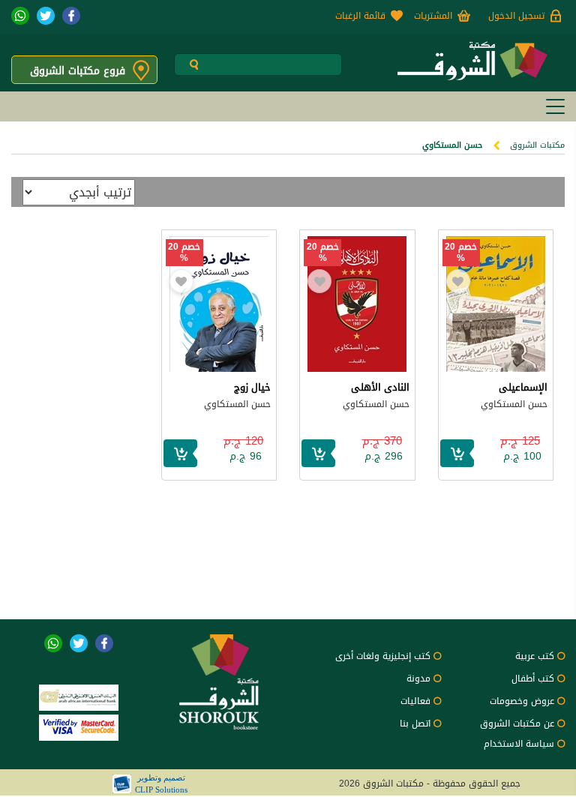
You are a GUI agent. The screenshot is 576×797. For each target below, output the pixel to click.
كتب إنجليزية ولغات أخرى (382, 656)
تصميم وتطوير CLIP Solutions (161, 783)
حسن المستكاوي (514, 404)
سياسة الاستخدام (519, 744)
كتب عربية (534, 656)
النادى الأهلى (380, 387)
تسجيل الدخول (516, 15)
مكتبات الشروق (537, 145)
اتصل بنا (415, 723)
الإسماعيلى (523, 387)
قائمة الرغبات (360, 15)
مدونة (418, 678)
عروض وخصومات (522, 701)
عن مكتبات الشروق (517, 723)
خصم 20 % (461, 252)
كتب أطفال (533, 678)
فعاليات (415, 701)
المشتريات (433, 15)
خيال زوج (252, 387)
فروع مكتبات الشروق (77, 71)
